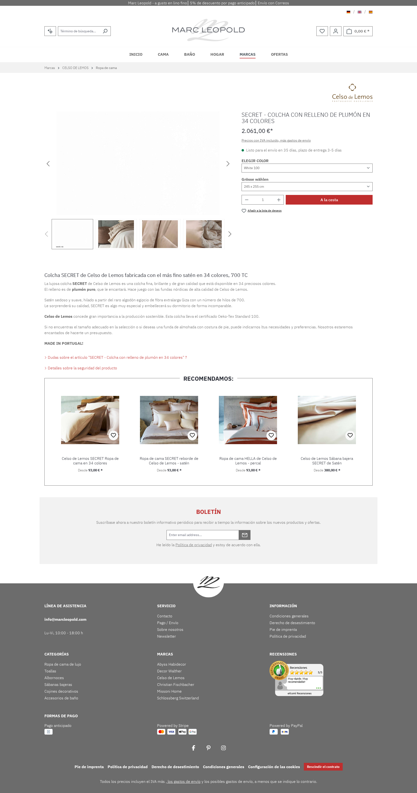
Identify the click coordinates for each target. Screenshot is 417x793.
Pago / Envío (167, 622)
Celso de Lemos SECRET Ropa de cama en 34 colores (90, 460)
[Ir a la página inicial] (208, 30)
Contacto (164, 616)
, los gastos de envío (183, 781)
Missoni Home (169, 691)
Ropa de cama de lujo (62, 664)
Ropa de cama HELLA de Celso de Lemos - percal (248, 460)
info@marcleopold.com (65, 619)
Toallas (50, 671)
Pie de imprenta (283, 629)
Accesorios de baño (61, 698)
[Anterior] (48, 163)
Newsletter (166, 636)
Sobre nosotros (170, 629)
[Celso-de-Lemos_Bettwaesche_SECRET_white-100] (138, 163)
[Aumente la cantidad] (279, 200)
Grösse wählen (255, 179)
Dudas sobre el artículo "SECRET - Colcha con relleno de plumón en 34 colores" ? (117, 357)
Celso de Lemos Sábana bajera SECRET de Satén (327, 460)
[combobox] (79, 31)
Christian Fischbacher (175, 684)
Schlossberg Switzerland (178, 698)
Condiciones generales (289, 616)
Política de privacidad (193, 544)
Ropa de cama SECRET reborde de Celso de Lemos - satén (169, 460)
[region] (138, 180)
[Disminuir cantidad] (247, 200)
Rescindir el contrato (323, 767)
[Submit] (244, 535)
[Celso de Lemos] (352, 93)
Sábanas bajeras (58, 684)
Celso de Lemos (171, 677)
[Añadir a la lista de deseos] (113, 435)
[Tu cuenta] (335, 31)
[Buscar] (105, 31)
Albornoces (54, 677)
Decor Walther (169, 671)
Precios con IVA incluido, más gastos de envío (276, 140)
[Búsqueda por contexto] (50, 31)
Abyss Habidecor (171, 664)
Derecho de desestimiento (292, 622)
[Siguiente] (228, 163)
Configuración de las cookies (274, 766)
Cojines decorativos (61, 691)
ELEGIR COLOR (255, 160)
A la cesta (329, 199)
